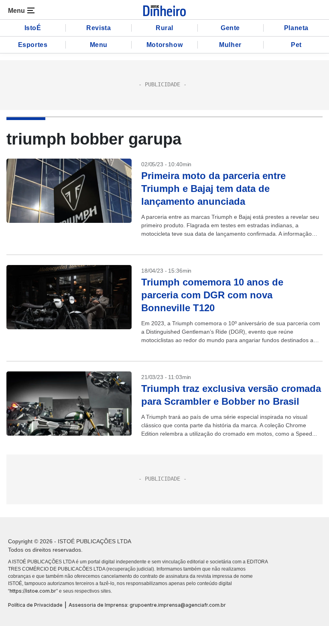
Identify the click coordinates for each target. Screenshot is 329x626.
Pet (296, 44)
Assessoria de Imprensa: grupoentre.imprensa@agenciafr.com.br (147, 605)
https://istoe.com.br (33, 591)
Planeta (296, 27)
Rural (164, 27)
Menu (99, 44)
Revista (98, 27)
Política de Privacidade (35, 605)
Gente (230, 27)
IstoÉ (32, 27)
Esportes (33, 44)
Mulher (230, 44)
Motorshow (164, 44)
